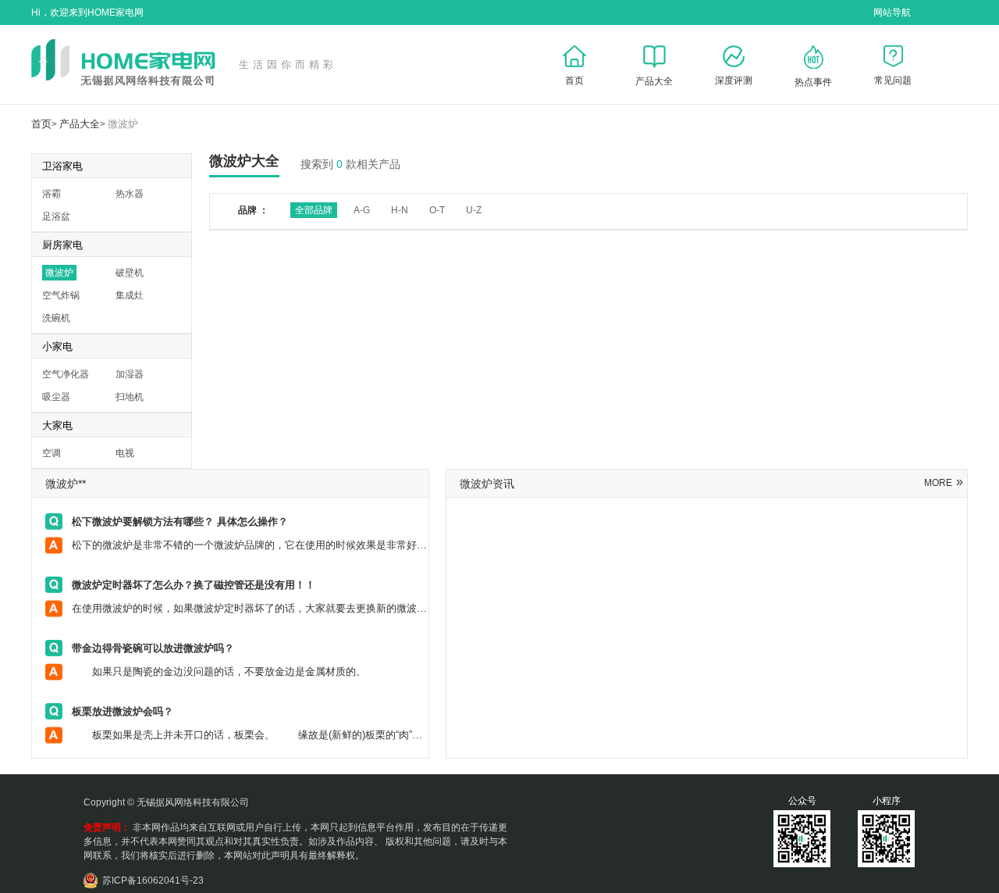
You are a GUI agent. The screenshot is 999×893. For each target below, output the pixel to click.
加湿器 (130, 374)
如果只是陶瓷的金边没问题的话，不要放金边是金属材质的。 (230, 671)
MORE (943, 482)
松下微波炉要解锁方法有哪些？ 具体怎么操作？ (180, 521)
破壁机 (130, 272)
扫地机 (130, 396)
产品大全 (79, 124)
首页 (41, 124)
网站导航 (892, 12)
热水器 (130, 193)
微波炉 (123, 124)
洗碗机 (56, 318)
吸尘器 (56, 396)
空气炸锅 (61, 295)
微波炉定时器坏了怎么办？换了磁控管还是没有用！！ (193, 585)
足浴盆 (56, 216)
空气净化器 (65, 374)
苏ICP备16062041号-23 (153, 880)
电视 (125, 453)
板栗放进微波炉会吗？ (122, 711)
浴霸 (51, 193)
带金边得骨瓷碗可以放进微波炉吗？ (153, 648)
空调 (51, 453)
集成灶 (130, 295)
